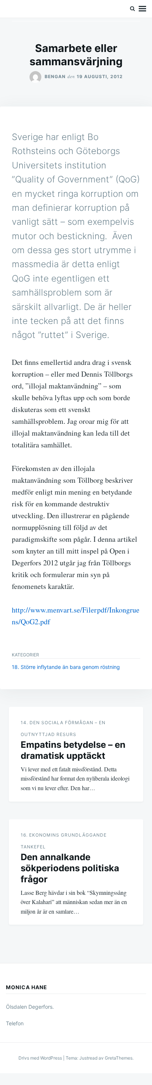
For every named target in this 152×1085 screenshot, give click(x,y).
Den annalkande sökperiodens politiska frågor (70, 868)
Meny (142, 9)
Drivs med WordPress (40, 1058)
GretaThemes (118, 1058)
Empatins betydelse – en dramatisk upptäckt (73, 750)
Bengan (55, 76)
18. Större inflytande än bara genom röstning (66, 667)
